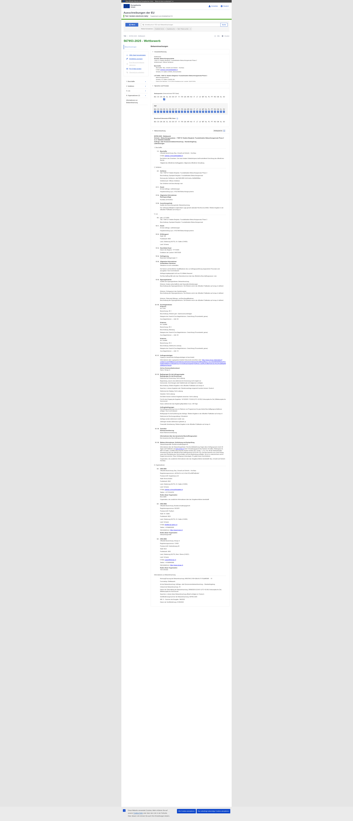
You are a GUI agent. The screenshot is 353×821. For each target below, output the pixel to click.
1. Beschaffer (130, 81)
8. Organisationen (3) (133, 95)
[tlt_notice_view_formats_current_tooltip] (224, 131)
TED (125, 36)
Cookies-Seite (138, 813)
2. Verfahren (130, 86)
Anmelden (214, 6)
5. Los (128, 91)
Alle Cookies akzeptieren (186, 811)
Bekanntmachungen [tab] (130, 47)
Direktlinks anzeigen (136, 59)
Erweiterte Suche (159, 29)
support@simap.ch (170, 560)
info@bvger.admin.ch (171, 524)
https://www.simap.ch (176, 565)
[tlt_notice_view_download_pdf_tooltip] (155, 111)
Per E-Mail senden (135, 69)
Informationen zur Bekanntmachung (132, 101)
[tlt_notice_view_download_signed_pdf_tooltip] (164, 99)
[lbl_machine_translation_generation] (177, 118)
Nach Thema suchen (183, 29)
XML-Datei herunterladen (137, 55)
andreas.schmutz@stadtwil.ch (169, 69)
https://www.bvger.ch (176, 530)
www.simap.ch (180, 449)
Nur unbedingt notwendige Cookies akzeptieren (213, 811)
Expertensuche (171, 29)
